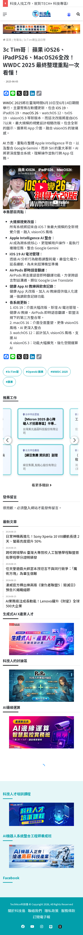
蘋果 (10, 382)
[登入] (69, 16)
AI (4, 142)
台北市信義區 (32, 450)
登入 (27, 507)
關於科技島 (16, 910)
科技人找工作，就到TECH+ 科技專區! (39, 3)
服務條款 (68, 910)
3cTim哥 (13, 372)
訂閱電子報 (41, 916)
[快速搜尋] (78, 15)
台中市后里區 (32, 414)
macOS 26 (30, 112)
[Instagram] (41, 926)
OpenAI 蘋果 (35, 372)
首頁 (8, 40)
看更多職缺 (41, 484)
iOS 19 (60, 107)
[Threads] (60, 926)
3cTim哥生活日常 (35, 40)
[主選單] (5, 15)
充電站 (18, 40)
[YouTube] (32, 926)
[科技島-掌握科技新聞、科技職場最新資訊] (41, 14)
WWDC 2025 (12, 102)
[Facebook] (23, 926)
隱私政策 (51, 910)
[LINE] (50, 926)
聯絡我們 (35, 910)
